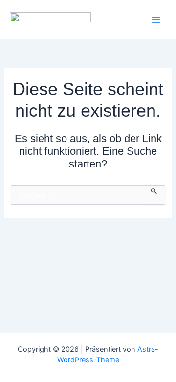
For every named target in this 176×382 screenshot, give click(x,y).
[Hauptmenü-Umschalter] (156, 19)
